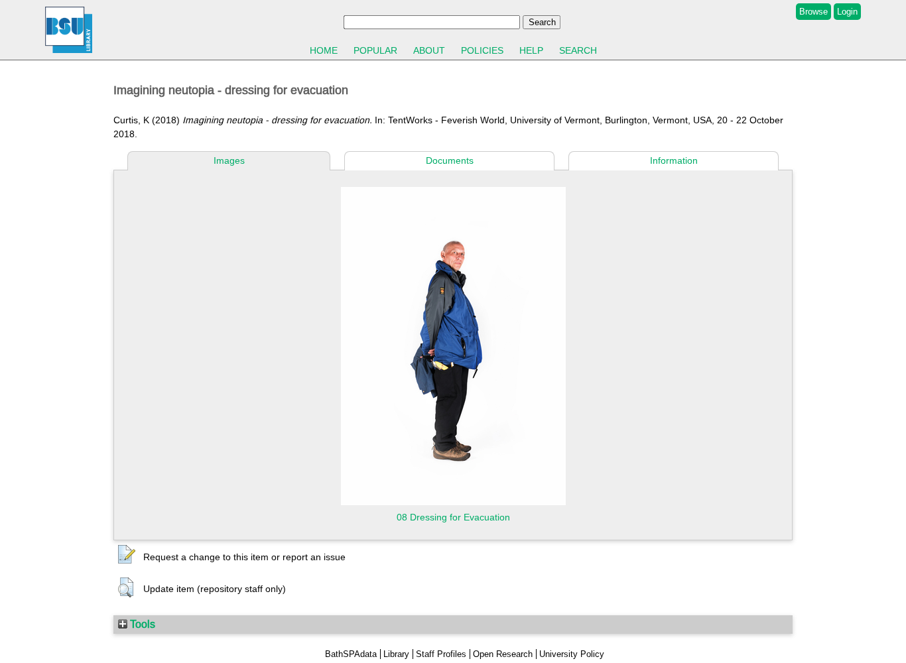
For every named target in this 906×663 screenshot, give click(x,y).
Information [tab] (674, 160)
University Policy (571, 654)
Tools (141, 624)
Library (396, 654)
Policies (482, 50)
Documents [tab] (450, 160)
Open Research (503, 654)
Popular (375, 50)
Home (324, 50)
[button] (126, 555)
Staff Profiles (441, 654)
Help (531, 50)
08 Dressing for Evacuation (453, 517)
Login (847, 12)
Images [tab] (229, 160)
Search (578, 50)
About (429, 50)
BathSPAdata (351, 654)
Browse (813, 12)
